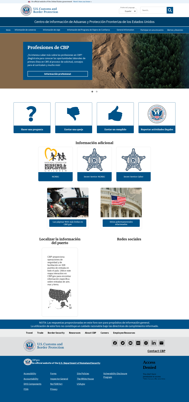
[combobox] (153, 10)
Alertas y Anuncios (175, 30)
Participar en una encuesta (151, 30)
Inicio (8, 30)
